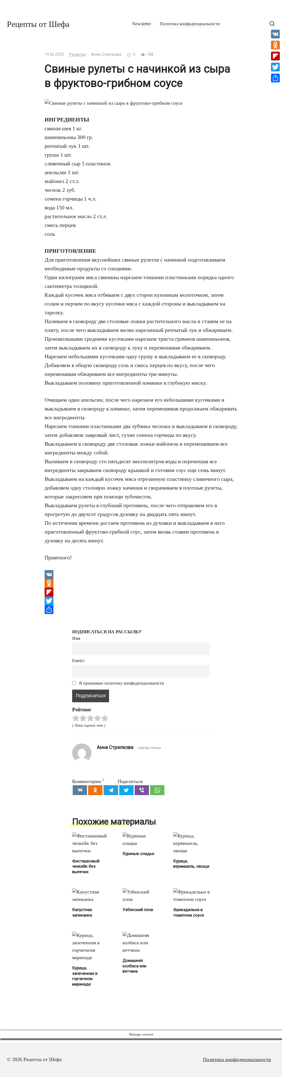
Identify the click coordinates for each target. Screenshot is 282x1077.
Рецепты (77, 54)
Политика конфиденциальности (190, 23)
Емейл (78, 660)
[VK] (141, 574)
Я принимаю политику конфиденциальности (121, 683)
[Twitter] (141, 600)
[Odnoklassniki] (141, 583)
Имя (76, 638)
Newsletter (141, 23)
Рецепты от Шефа (38, 24)
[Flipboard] (141, 592)
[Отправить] (141, 609)
